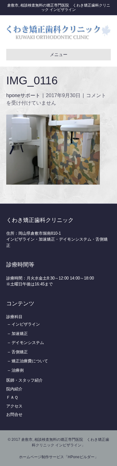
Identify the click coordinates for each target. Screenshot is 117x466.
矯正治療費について (30, 361)
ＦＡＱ (12, 397)
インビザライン (26, 324)
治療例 (18, 370)
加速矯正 (20, 333)
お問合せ (14, 414)
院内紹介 (14, 389)
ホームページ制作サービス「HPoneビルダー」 (58, 457)
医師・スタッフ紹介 (24, 380)
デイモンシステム (28, 342)
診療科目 (14, 316)
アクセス (14, 406)
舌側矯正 (20, 352)
